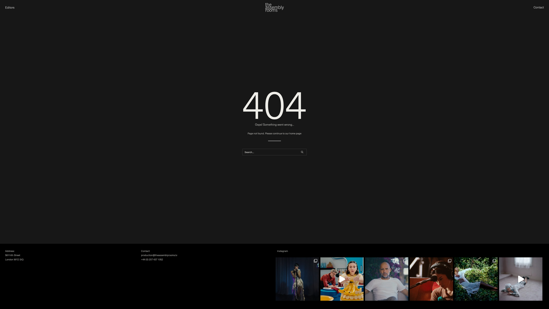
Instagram (282, 251)
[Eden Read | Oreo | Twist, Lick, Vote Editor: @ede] (342, 279)
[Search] (274, 152)
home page (295, 133)
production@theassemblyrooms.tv (159, 255)
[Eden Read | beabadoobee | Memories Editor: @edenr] (297, 279)
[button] (5, 7)
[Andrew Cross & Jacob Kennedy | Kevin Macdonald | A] (386, 279)
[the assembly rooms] (274, 7)
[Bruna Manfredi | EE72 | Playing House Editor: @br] (476, 279)
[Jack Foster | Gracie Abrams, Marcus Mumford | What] (431, 279)
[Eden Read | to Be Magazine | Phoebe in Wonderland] (520, 279)
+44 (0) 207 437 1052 (152, 259)
